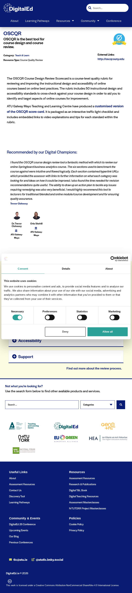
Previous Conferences (21, 542)
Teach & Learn (22, 55)
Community (88, 21)
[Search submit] (121, 404)
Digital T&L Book (78, 490)
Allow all (107, 331)
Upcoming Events (18, 530)
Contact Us (15, 490)
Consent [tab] (23, 268)
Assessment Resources (22, 484)
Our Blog (14, 536)
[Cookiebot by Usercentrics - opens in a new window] (113, 258)
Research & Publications (82, 484)
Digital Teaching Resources (83, 496)
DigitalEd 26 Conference (22, 524)
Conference (114, 21)
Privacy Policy (76, 530)
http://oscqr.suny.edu (111, 59)
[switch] (50, 317)
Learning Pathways (37, 21)
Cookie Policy (76, 524)
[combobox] (107, 8)
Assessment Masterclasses (84, 502)
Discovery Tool (17, 496)
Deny (65, 331)
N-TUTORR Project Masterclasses (87, 508)
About (14, 21)
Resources (63, 21)
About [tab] (109, 268)
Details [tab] (66, 268)
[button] (66, 340)
